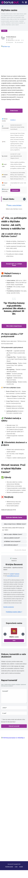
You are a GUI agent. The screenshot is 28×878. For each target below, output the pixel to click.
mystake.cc (13, 119)
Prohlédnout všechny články (13, 612)
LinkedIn (12, 573)
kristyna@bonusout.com (13, 575)
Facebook (17, 573)
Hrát (14, 640)
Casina (4, 30)
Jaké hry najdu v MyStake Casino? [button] (13, 534)
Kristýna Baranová (11, 37)
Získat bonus (15, 190)
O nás (16, 866)
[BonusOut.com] (10, 2)
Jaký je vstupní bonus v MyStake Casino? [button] (15, 524)
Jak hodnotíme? (19, 42)
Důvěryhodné (10, 42)
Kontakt (21, 866)
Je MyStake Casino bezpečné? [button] (12, 541)
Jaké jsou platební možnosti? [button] (12, 538)
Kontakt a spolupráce (9, 607)
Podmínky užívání (9, 866)
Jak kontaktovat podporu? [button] (11, 545)
